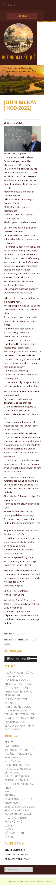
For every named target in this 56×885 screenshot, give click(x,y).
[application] (20, 659)
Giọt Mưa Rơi (12, 757)
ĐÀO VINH (24, 680)
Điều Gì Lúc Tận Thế (16, 776)
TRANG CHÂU (12, 695)
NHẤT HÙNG (11, 718)
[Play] (8, 658)
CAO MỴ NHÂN (12, 729)
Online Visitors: (14, 849)
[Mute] (28, 658)
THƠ (14, 640)
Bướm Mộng (12, 802)
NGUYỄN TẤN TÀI (25, 714)
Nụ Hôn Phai (12, 761)
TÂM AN (30, 725)
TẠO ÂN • (9, 672)
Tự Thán (9, 795)
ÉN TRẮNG (26, 691)
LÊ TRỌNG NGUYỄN (15, 699)
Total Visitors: (13, 859)
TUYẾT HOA (11, 691)
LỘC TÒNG (10, 680)
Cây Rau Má (11, 772)
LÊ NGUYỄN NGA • (14, 725)
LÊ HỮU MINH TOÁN (16, 688)
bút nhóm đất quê (18, 57)
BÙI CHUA (10, 684)
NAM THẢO (27, 718)
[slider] (32, 658)
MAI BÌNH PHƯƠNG (15, 710)
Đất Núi (9, 825)
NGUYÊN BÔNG (24, 672)
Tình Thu (10, 742)
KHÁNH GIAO (25, 684)
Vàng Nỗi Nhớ (13, 821)
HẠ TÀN (8, 829)
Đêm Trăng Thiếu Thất (19, 799)
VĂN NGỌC (10, 703)
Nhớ (7, 791)
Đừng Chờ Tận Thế (16, 780)
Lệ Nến (8, 836)
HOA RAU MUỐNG (14, 722)
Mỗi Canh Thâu (14, 833)
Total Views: (12, 854)
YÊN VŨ (8, 714)
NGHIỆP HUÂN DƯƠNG (17, 706)
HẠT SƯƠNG (11, 746)
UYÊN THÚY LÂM (14, 676)
